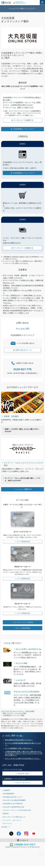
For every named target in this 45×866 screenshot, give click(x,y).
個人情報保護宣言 (8, 793)
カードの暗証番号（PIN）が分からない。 (19, 748)
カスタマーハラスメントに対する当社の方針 (17, 810)
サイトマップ (7, 823)
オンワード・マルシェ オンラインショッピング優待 (23, 464)
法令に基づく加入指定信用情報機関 (14, 800)
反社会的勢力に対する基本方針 (13, 803)
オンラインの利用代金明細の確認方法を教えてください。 (23, 744)
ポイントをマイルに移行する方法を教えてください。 (23, 758)
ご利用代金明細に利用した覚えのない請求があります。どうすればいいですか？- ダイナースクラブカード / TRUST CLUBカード (23, 753)
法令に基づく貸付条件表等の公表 (13, 807)
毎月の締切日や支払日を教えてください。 (19, 740)
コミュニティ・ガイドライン (12, 820)
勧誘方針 (6, 813)
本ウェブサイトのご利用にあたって (14, 817)
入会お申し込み (23, 773)
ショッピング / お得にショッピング (21, 8)
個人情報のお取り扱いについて (13, 797)
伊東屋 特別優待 (11, 416)
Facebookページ (19, 834)
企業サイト (6, 827)
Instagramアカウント (26, 834)
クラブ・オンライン (23, 783)
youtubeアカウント (34, 834)
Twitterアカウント (11, 834)
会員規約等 (6, 790)
